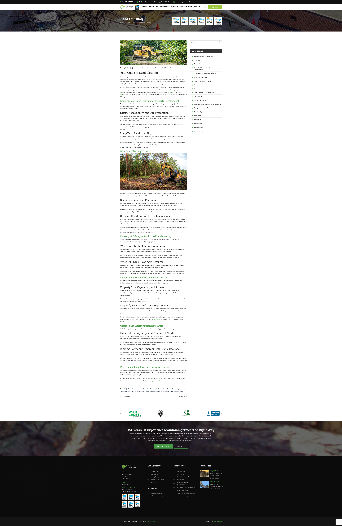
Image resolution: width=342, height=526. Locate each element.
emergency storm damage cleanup (130, 363)
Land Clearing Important (135, 389)
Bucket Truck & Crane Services (186, 487)
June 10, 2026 (214, 481)
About (144, 7)
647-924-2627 (129, 2)
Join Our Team (155, 471)
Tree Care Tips (198, 112)
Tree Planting (198, 116)
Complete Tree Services (201, 77)
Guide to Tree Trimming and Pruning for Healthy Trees (216, 486)
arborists (197, 60)
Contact (197, 7)
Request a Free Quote (157, 480)
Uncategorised (198, 131)
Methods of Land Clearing (163, 389)
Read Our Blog (155, 474)
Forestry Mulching (182, 496)
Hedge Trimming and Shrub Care (204, 93)
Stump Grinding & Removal (185, 477)
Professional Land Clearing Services (155, 391)
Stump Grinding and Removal (203, 108)
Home (122, 23)
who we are (134, 381)
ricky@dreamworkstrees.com (188, 2)
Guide (128, 23)
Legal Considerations (149, 389)
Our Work (174, 7)
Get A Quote (215, 7)
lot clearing (171, 92)
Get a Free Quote (163, 446)
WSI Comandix (217, 522)
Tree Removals (181, 471)
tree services (131, 97)
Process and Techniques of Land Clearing (132, 391)
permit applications (157, 319)
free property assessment (152, 381)
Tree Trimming (198, 127)
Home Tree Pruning (182, 490)
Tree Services (153, 7)
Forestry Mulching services (202, 81)
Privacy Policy (155, 477)
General (196, 85)
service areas (145, 97)
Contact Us (181, 446)
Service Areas (164, 7)
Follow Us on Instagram (158, 496)
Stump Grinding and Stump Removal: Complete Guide (216, 475)
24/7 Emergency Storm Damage (203, 56)
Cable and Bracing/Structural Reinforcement (203, 69)
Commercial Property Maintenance (205, 73)
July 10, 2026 (214, 471)
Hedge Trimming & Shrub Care (186, 493)
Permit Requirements (178, 389)
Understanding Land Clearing (174, 391)
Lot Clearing (198, 96)
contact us (171, 319)
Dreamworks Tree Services (142, 68)
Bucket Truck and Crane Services (204, 64)
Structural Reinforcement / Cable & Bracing (207, 104)
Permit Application (200, 100)
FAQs (125, 389)
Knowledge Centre (185, 7)
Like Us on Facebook (157, 494)
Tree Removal (198, 123)
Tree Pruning (198, 119)
